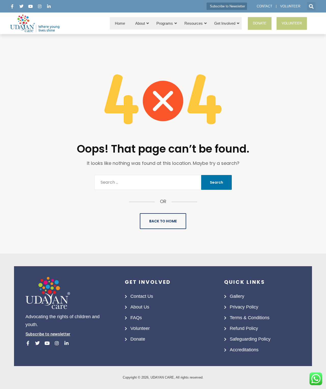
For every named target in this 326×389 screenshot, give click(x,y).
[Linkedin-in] (49, 6)
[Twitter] (21, 6)
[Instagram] (40, 6)
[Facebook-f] (12, 6)
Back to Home (163, 221)
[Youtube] (31, 6)
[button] (311, 6)
